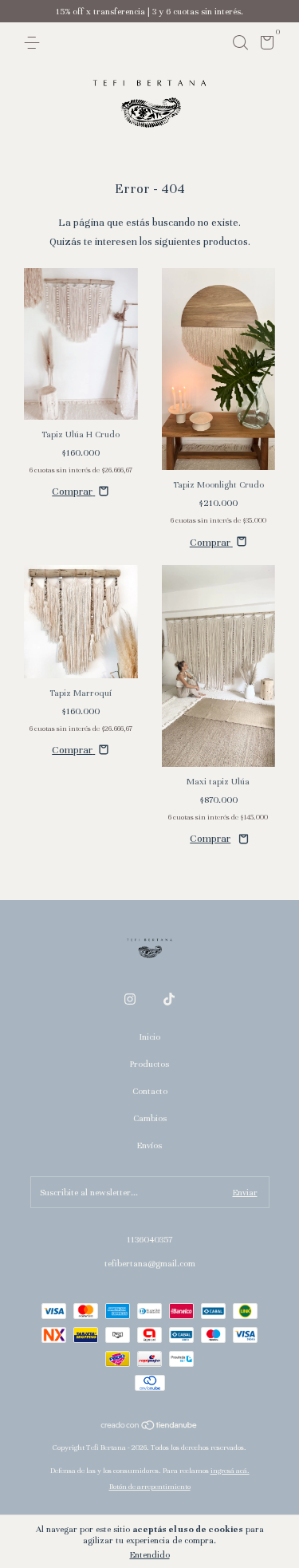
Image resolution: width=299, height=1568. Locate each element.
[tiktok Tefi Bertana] (169, 999)
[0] (264, 45)
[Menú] (34, 43)
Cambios (150, 1118)
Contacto (149, 1090)
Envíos (149, 1145)
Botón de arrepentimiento (150, 1486)
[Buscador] (240, 43)
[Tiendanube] (149, 1427)
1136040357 (149, 1239)
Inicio (150, 1036)
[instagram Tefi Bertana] (130, 999)
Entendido (150, 1554)
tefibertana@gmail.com (149, 1263)
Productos (149, 1063)
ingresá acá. (230, 1470)
